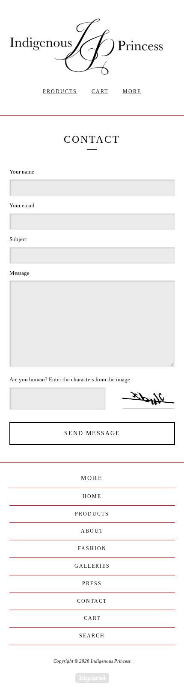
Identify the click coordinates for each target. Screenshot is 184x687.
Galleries (92, 566)
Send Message (92, 433)
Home (92, 496)
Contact (92, 601)
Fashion (92, 548)
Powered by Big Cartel (92, 678)
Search (92, 636)
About (92, 531)
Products (60, 91)
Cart (100, 91)
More (132, 91)
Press (92, 584)
